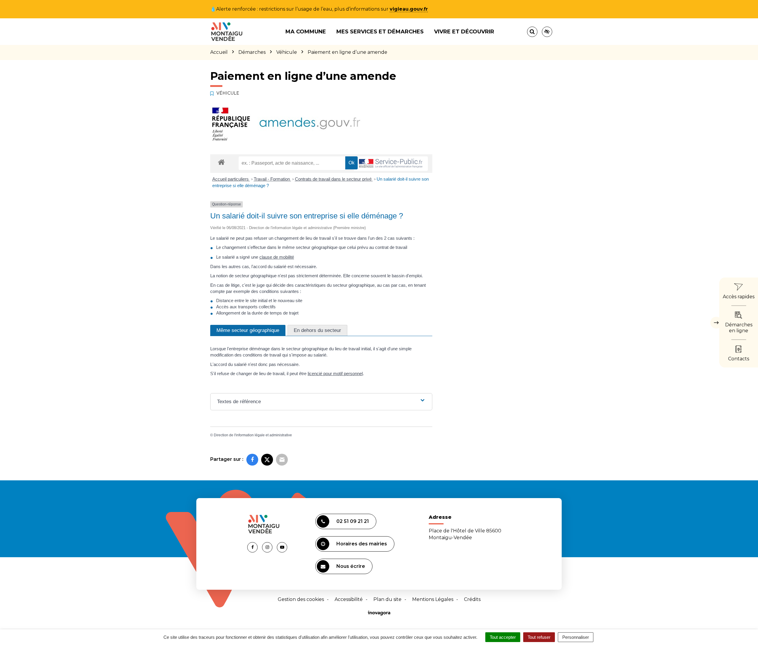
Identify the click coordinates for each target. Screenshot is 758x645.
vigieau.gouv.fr (409, 9)
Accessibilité (349, 599)
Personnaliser (575, 637)
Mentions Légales (432, 599)
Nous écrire (350, 566)
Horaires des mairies (361, 544)
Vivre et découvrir (464, 31)
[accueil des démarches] (221, 161)
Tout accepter (503, 637)
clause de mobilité (276, 257)
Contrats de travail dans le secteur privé (334, 178)
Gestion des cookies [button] (301, 599)
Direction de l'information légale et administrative (253, 435)
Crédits (472, 599)
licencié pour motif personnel (335, 373)
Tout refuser (539, 637)
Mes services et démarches (380, 31)
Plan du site (387, 599)
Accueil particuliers (231, 178)
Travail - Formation (272, 178)
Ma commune (305, 31)
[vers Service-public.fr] (391, 163)
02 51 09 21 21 (352, 521)
